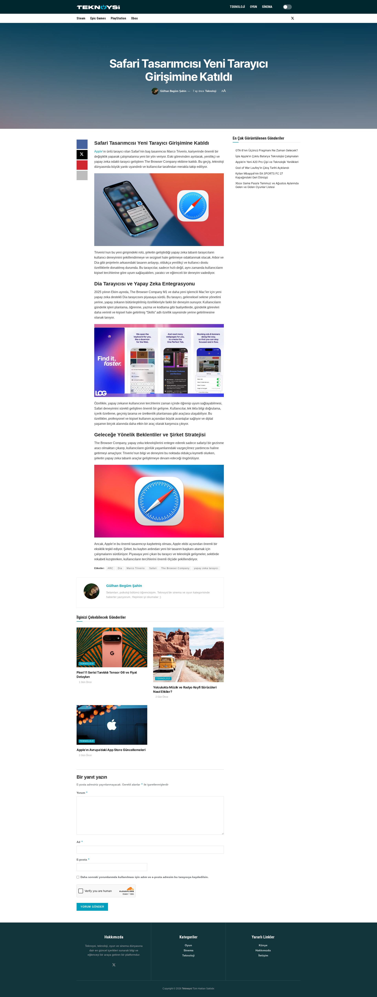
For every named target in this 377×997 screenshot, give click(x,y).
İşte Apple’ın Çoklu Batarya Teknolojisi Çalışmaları (266, 156)
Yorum (82, 793)
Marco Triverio (136, 568)
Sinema (267, 7)
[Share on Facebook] (82, 144)
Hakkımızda (263, 950)
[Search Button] (298, 7)
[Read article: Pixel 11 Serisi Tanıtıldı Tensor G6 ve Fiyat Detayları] (112, 647)
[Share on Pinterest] (82, 165)
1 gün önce (85, 682)
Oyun (253, 7)
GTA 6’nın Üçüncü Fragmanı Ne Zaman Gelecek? (266, 150)
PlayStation (118, 18)
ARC (110, 568)
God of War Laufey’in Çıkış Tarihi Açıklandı (262, 167)
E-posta (83, 859)
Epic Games (98, 18)
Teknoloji (237, 7)
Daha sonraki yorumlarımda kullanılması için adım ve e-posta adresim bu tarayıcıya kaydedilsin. (145, 877)
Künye (263, 945)
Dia (120, 568)
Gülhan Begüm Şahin (173, 91)
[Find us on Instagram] (286, 18)
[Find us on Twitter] (292, 18)
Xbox (134, 18)
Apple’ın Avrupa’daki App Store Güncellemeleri (111, 750)
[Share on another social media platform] (82, 175)
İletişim (263, 955)
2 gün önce (161, 697)
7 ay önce (198, 91)
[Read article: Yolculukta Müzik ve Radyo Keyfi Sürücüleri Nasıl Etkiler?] (188, 654)
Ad (80, 842)
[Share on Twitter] (82, 154)
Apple (98, 151)
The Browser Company (175, 568)
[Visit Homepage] (98, 7)
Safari (153, 568)
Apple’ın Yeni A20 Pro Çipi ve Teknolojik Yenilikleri (266, 161)
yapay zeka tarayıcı (206, 568)
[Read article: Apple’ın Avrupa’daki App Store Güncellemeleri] (112, 725)
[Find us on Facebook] (299, 18)
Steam (81, 18)
